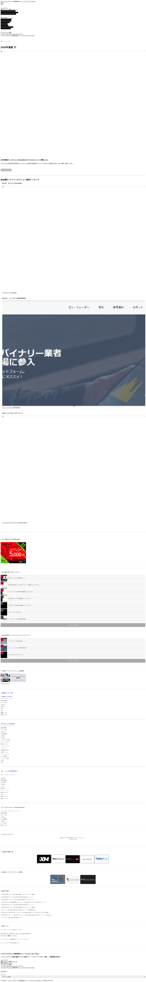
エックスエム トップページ (7, 698)
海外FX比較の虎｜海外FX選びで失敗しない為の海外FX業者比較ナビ (16, 933)
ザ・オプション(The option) (8, 11)
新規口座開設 (4, 700)
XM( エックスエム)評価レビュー (17, 578)
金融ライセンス (4, 792)
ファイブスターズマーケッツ (8, 14)
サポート (3, 794)
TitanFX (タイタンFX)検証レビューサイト (19, 598)
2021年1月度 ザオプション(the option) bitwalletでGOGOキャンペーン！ (17, 904)
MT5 (2, 710)
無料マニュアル (4, 796)
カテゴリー (4, 974)
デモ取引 (3, 738)
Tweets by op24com (5, 683)
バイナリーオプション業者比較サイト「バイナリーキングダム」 (18, 35)
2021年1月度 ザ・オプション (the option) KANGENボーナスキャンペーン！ (18, 899)
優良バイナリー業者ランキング (9, 9)
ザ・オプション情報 (6, 32)
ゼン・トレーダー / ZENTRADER (11, 407)
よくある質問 (4, 756)
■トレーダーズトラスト (7, 27)
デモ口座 (3, 784)
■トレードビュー (5, 22)
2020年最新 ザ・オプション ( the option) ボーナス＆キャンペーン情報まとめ (24, 160)
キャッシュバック (5, 790)
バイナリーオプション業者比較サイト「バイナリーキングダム (15, 939)
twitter (2, 3)
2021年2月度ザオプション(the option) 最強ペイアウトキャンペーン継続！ (18, 894)
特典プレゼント (4, 714)
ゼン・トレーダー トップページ (8, 774)
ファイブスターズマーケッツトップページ (10, 811)
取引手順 (3, 788)
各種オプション (4, 752)
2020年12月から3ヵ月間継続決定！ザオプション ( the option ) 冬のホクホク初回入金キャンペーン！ (24, 902)
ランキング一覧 (73, 625)
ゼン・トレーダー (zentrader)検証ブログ (10, 942)
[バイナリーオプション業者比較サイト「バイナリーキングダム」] (18, 1)
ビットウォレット (5, 754)
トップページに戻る (6, 169)
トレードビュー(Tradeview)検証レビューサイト (21, 591)
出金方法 (3, 706)
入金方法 (3, 704)
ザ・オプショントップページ (7, 725)
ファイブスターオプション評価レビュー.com (11, 929)
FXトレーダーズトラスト (15, 612)
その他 (2, 760)
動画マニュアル (4, 798)
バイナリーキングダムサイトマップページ (12, 34)
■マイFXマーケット (6, 21)
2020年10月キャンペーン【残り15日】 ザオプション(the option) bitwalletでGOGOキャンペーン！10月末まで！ (26, 915)
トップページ (4, 8)
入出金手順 (3, 782)
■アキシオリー (4, 25)
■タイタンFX (4, 24)
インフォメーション (5, 746)
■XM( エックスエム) (6, 19)
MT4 (2, 708)
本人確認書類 (4, 733)
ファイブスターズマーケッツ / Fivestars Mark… (15, 522)
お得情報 (3, 778)
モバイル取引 (4, 823)
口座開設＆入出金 (5, 750)
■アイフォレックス (6, 28)
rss (1, 4)
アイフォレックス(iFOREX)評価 (16, 619)
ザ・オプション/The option (9, 292)
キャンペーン (4, 748)
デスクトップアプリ (5, 742)
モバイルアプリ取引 (5, 740)
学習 (2, 762)
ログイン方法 (4, 702)
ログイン (3, 786)
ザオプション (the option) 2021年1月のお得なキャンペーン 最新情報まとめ (18, 910)
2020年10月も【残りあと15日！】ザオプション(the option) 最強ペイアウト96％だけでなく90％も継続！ (25, 912)
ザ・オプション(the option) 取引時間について (11, 917)
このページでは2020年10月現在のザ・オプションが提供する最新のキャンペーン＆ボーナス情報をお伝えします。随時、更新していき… (37, 163)
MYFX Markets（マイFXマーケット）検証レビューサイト (23, 584)
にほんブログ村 (73, 839)
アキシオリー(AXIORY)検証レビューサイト (19, 605)
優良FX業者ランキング (7, 18)
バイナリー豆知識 (5, 758)
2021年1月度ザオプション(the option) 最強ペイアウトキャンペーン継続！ (18, 907)
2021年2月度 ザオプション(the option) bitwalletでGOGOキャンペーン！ (17, 897)
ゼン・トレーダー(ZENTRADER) (9, 12)
